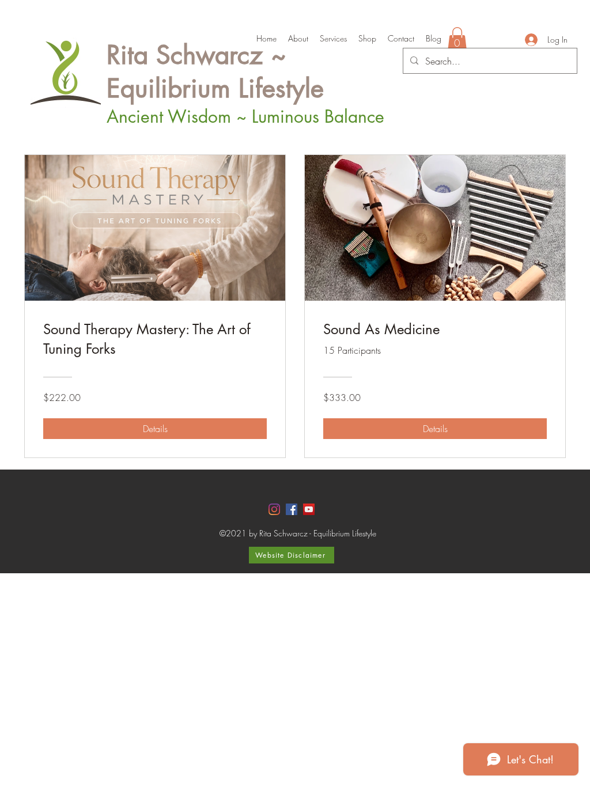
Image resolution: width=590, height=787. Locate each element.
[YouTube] (309, 509)
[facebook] (291, 509)
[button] (457, 39)
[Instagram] (274, 509)
